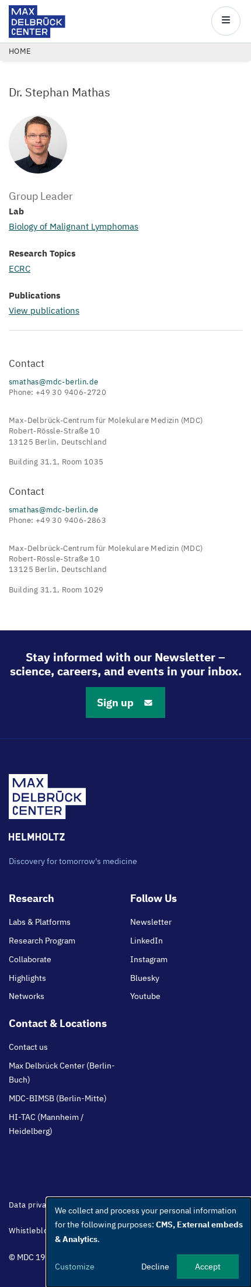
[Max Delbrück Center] (37, 34)
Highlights (27, 978)
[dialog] (149, 1242)
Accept (208, 1266)
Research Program (42, 940)
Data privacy (31, 1205)
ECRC (19, 268)
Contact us (28, 1047)
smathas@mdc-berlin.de (53, 382)
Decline (155, 1266)
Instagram (149, 959)
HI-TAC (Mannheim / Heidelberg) (46, 1124)
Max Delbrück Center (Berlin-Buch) (62, 1072)
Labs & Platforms (40, 922)
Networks (26, 996)
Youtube (145, 996)
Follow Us (153, 898)
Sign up (115, 702)
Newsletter (151, 922)
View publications (44, 310)
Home (20, 51)
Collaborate (30, 959)
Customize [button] (75, 1266)
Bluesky (144, 978)
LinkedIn (146, 940)
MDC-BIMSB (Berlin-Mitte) (58, 1098)
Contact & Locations (58, 1023)
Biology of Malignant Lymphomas (73, 226)
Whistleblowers (37, 1231)
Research (31, 898)
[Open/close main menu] (225, 21)
